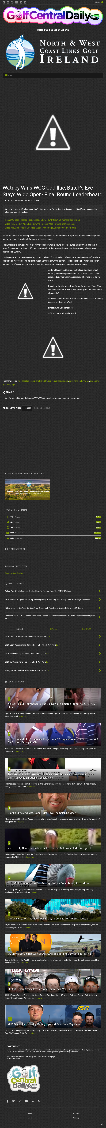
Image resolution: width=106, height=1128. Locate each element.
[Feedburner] (25, 2)
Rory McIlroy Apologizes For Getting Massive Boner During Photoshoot (49, 883)
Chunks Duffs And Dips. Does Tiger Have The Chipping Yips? (42, 812)
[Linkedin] (21, 2)
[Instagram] (12, 2)
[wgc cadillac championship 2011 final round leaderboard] (53, 347)
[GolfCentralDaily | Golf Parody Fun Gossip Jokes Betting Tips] (53, 25)
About (30, 1118)
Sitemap (76, 1118)
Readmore (23, 716)
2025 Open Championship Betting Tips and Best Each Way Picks (44, 1024)
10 (9, 1019)
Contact (76, 1113)
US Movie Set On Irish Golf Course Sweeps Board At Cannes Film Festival (49, 953)
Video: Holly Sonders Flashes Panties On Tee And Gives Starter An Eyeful (49, 848)
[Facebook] (4, 2)
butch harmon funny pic (79, 381)
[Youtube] (16, 2)
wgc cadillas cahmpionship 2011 (32, 381)
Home (30, 1113)
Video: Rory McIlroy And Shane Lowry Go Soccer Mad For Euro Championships (40, 224)
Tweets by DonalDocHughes (15, 573)
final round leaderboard (58, 381)
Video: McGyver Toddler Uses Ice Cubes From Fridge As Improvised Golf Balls (40, 228)
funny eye (11, 384)
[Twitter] (8, 2)
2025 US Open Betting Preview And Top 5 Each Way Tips (40, 989)
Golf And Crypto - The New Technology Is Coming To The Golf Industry (48, 918)
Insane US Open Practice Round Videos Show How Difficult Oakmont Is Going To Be (42, 220)
